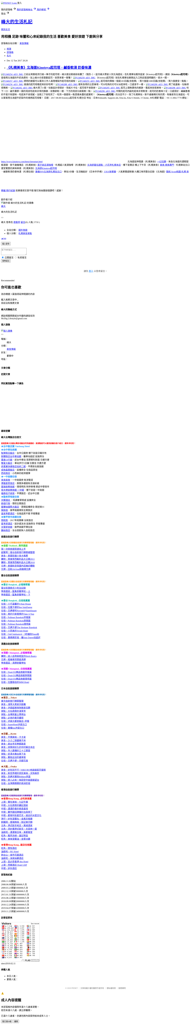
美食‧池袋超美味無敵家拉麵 (15, 708)
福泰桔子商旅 (8, 493)
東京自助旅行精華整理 (12, 701)
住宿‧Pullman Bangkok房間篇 (15, 621)
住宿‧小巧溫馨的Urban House (16, 604)
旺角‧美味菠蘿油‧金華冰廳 (15, 839)
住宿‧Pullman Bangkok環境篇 (15, 624)
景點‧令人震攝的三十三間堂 (15, 750)
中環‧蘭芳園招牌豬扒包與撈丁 (16, 812)
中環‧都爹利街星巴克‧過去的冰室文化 (21, 815)
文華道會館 (6, 527)
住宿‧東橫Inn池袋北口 (12, 728)
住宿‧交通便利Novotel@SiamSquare (19, 610)
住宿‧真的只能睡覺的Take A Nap (17, 614)
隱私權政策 (111, 988)
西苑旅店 (5, 473)
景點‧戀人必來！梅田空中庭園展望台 (20, 780)
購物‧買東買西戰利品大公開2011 (18, 559)
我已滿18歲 (6, 1021)
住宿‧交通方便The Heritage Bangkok (19, 627)
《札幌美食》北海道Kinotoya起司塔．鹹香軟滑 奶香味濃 (49, 67)
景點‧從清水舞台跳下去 (13, 754)
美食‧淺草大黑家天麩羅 (13, 704)
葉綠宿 (4, 510)
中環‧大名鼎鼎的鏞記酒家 (14, 805)
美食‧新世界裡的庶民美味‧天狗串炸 (20, 773)
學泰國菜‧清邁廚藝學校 (13, 663)
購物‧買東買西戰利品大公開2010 (18, 562)
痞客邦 (16, 222)
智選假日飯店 (8, 453)
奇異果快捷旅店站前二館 (13, 466)
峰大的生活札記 (16, 21)
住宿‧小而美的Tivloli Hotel (14, 631)
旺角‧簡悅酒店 (9, 848)
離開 (16, 1021)
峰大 (3, 206)
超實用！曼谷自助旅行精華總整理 (18, 552)
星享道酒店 (6, 523)
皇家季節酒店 (8, 513)
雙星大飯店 (6, 463)
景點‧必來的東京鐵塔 (12, 718)
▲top (3, 238)
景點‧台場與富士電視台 (13, 714)
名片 (9, 55)
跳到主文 (5, 29)
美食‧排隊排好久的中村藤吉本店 (18, 747)
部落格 (10, 52)
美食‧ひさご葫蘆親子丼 (13, 740)
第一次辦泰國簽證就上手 (13, 549)
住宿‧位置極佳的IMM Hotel (15, 682)
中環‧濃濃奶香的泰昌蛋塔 (14, 809)
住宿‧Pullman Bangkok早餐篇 (15, 617)
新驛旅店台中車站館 (11, 456)
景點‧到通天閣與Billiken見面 (15, 776)
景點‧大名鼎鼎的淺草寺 (13, 711)
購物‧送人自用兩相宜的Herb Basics (18, 656)
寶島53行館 (6, 460)
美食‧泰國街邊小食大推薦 (14, 556)
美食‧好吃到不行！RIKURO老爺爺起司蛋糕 (23, 770)
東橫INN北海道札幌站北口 (48, 171)
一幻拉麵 (161, 161)
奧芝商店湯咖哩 (45, 165)
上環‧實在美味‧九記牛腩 (14, 802)
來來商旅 (5, 480)
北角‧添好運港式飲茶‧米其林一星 (19, 829)
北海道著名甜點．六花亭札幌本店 (104, 165)
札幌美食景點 (25, 233)
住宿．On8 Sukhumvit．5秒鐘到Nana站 (20, 634)
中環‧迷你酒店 (9, 868)
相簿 (9, 49)
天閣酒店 (6, 500)
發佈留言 (6, 261)
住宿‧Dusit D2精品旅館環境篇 (16, 679)
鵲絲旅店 (5, 530)
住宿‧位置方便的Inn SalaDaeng (16, 607)
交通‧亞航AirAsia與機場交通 (15, 569)
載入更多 (6, 244)
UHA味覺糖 (110, 171)
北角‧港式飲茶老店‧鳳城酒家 (16, 825)
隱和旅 (4, 520)
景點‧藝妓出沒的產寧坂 (13, 757)
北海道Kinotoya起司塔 (46, 168)
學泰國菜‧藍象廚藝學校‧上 (15, 591)
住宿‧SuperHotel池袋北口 (14, 724)
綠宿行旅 (5, 503)
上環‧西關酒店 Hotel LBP (14, 865)
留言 (23, 222)
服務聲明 (122, 988)
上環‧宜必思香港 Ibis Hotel (14, 861)
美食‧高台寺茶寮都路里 (13, 744)
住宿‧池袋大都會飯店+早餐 (15, 721)
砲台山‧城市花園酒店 (12, 855)
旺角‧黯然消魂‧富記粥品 (14, 835)
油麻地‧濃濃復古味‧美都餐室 (16, 832)
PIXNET (74, 988)
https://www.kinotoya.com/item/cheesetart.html (22, 161)
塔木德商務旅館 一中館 (12, 490)
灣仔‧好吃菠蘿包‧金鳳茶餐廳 (16, 819)
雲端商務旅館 (8, 486)
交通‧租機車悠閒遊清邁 (13, 659)
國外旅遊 (22, 230)
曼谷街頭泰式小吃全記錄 (13, 588)
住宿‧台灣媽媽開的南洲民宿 (15, 783)
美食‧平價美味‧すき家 (13, 737)
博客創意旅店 (8, 483)
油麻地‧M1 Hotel (10, 851)
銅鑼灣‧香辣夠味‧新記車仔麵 (16, 822)
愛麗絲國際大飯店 (10, 507)
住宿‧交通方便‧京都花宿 (14, 760)
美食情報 (24, 43)
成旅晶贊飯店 (8, 470)
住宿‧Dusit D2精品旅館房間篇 (16, 675)
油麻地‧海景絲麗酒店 (12, 858)
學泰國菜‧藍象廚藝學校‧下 (15, 594)
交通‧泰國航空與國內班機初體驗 (18, 566)
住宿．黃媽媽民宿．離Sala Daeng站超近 (20, 637)
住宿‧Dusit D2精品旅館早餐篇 (16, 672)
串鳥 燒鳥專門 (167, 165)
